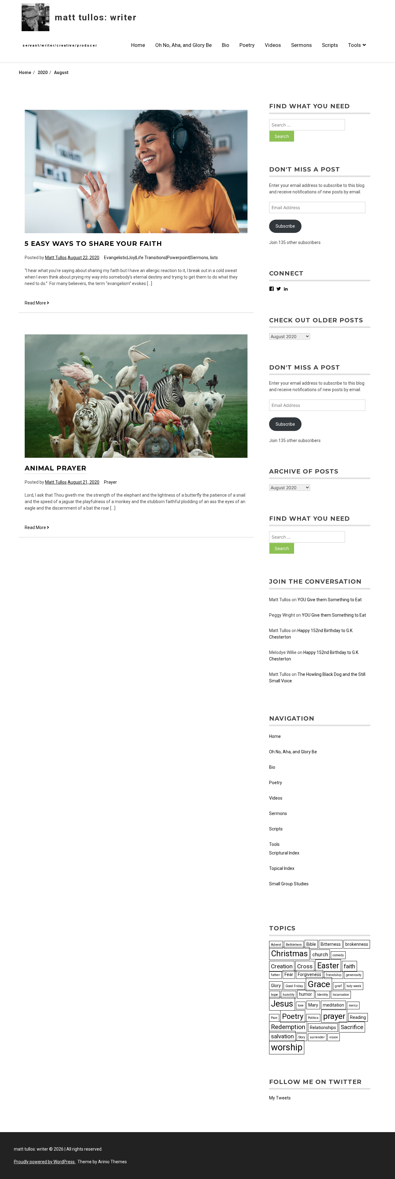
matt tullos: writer (96, 17)
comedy (338, 955)
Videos (273, 45)
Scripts (330, 45)
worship (286, 1047)
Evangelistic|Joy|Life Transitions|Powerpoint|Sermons (156, 257)
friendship (333, 975)
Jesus (282, 1004)
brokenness (356, 944)
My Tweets (280, 1097)
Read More (37, 303)
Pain (274, 1018)
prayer (334, 1016)
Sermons (301, 45)
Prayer (110, 482)
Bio (225, 45)
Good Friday (294, 986)
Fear (289, 974)
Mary (313, 1005)
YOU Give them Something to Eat (329, 599)
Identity (322, 995)
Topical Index (281, 868)
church (320, 954)
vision (333, 1037)
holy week (354, 986)
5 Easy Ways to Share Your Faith (93, 243)
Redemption (288, 1027)
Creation (282, 966)
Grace (319, 984)
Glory (276, 985)
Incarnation (341, 995)
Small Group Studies (289, 883)
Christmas (289, 953)
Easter (328, 965)
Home (138, 45)
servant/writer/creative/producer (60, 45)
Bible (311, 944)
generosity (353, 975)
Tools (354, 45)
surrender (317, 1037)
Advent (276, 945)
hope (274, 995)
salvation (282, 1036)
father (275, 975)
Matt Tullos (56, 257)
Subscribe (285, 226)
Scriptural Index (284, 852)
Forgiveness (309, 974)
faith (349, 966)
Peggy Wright (282, 615)
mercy (353, 1005)
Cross (305, 966)
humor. (306, 994)
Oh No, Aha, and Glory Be (183, 45)
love (301, 1005)
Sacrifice (352, 1027)
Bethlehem (294, 945)
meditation (333, 1005)
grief (338, 986)
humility (288, 995)
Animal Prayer (55, 468)
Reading (358, 1017)
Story (301, 1037)
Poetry (247, 45)
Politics (313, 1018)
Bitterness (331, 944)
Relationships (323, 1027)
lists (214, 257)
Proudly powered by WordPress (45, 1161)
